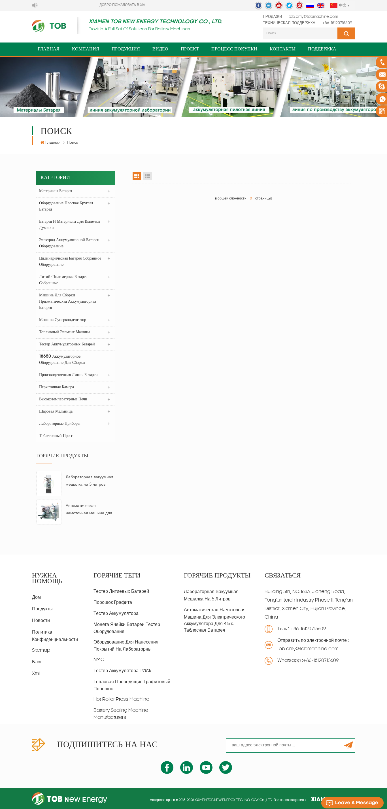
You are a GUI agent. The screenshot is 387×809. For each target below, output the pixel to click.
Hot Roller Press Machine (121, 699)
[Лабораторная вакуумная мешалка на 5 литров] (49, 483)
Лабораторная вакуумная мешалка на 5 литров (89, 481)
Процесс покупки (234, 49)
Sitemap (41, 650)
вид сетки (137, 176)
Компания (85, 49)
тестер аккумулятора (116, 613)
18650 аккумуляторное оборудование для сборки (62, 359)
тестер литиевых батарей (121, 591)
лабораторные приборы (59, 424)
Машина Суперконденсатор (62, 320)
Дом (36, 597)
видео (160, 49)
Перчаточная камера (56, 387)
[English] (320, 6)
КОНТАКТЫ (282, 49)
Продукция (126, 49)
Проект (190, 49)
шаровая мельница (56, 411)
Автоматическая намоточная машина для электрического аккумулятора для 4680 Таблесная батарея (89, 510)
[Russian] (310, 6)
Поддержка (322, 49)
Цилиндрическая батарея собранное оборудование (70, 261)
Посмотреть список (147, 176)
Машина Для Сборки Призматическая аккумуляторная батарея (67, 301)
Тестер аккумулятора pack (122, 671)
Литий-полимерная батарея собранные (63, 280)
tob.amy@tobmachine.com (313, 17)
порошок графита (112, 602)
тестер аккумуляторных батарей (67, 344)
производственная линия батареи (68, 375)
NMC (98, 660)
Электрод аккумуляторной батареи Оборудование (69, 243)
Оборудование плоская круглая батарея (66, 206)
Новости (41, 621)
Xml (36, 674)
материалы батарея (55, 191)
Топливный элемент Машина (64, 332)
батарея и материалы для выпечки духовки (69, 225)
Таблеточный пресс (56, 436)
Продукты (42, 609)
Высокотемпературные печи (63, 399)
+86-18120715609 (337, 23)
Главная (48, 49)
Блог (37, 662)
